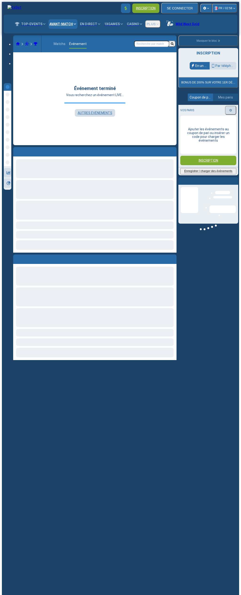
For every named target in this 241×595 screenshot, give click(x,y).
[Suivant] (27, 258)
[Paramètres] (206, 8)
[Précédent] (17, 258)
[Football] (27, 44)
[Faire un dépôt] (125, 8)
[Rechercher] (172, 44)
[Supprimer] (172, 258)
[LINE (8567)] (18, 44)
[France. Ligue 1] (35, 44)
